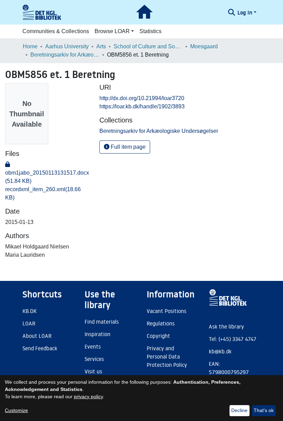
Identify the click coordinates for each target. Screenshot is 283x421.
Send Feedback (39, 348)
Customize (16, 410)
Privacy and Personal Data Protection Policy (167, 356)
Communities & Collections (55, 31)
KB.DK (29, 310)
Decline (239, 410)
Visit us (93, 371)
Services (94, 358)
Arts (101, 46)
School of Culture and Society (148, 46)
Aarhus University (67, 46)
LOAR (28, 323)
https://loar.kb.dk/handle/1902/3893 (142, 106)
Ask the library (226, 326)
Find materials (102, 321)
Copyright (158, 335)
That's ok (264, 410)
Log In (244, 12)
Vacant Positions (166, 310)
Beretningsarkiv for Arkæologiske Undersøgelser (64, 55)
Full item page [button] (127, 147)
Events (93, 346)
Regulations (161, 323)
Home (30, 46)
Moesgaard (204, 46)
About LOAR (36, 335)
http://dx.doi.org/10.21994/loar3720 (141, 98)
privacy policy (88, 396)
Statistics (150, 31)
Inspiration (97, 334)
